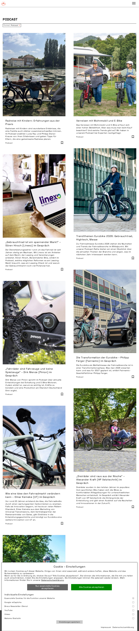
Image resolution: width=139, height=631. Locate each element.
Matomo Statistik (12, 618)
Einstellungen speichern (69, 622)
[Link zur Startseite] (3, 3)
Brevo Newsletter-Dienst (16, 606)
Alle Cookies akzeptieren (91, 587)
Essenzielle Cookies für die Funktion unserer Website (29, 598)
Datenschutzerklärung (52, 580)
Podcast (9, 143)
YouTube (8, 610)
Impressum (106, 627)
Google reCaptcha (12, 602)
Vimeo (7, 614)
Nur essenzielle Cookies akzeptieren (47, 587)
